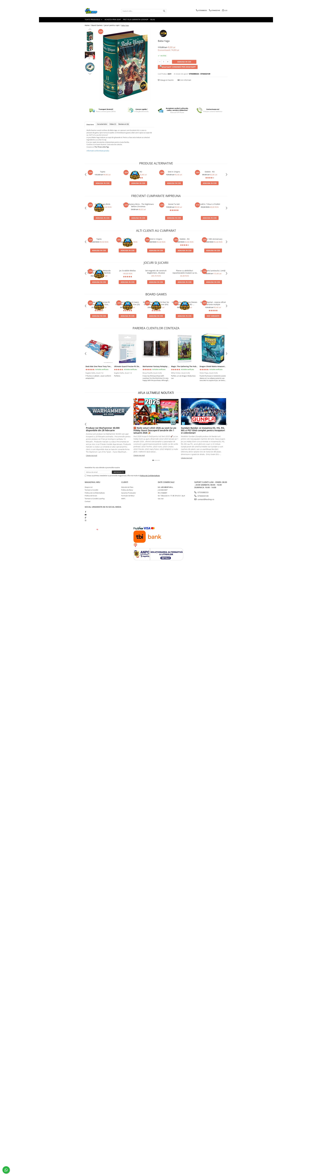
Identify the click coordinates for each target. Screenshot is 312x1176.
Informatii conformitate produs (98, 151)
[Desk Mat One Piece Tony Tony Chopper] (99, 349)
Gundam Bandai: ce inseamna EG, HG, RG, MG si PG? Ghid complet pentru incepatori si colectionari (203, 430)
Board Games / (97, 25)
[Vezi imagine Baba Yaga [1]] (90, 46)
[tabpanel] (125, 65)
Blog (152, 19)
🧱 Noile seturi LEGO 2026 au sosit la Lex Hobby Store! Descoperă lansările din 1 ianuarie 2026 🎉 (154, 430)
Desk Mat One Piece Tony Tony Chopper (102, 366)
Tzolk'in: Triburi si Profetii (209, 204)
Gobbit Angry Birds (102, 204)
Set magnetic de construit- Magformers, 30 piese (156, 271)
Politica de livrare (91, 496)
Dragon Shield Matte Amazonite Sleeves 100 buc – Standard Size (226, 366)
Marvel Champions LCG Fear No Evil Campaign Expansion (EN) (156, 303)
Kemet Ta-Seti (174, 204)
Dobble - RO (210, 172)
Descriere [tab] (90, 124)
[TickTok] (85, 517)
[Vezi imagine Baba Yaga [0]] (90, 36)
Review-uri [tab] (123, 124)
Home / (88, 25)
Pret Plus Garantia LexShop (135, 19)
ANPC (123, 498)
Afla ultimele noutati (156, 393)
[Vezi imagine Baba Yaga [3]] (90, 67)
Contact (87, 501)
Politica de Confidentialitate (150, 475)
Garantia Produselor (128, 493)
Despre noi (89, 487)
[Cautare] (164, 11)
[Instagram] (85, 520)
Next (90, 73)
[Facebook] (85, 512)
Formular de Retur (128, 496)
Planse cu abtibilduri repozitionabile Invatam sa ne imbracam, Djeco (184, 271)
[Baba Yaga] (125, 65)
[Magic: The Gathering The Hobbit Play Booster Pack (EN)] (184, 349)
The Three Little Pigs (101, 147)
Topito (102, 172)
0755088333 (203, 492)
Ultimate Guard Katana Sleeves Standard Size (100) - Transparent (184, 303)
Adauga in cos (184, 62)
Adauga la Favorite (167, 80)
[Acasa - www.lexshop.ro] (97, 11)
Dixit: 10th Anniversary (213, 239)
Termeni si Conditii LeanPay (95, 498)
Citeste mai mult (91, 455)
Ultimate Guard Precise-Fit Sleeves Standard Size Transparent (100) (99, 303)
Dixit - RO (138, 172)
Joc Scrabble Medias (127, 270)
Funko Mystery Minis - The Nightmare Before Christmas (138, 205)
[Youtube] (85, 515)
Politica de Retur (127, 490)
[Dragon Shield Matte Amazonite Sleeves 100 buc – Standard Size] (213, 349)
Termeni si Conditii (91, 490)
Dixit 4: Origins (174, 172)
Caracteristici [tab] (102, 124)
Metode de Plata (127, 487)
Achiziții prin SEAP (113, 19)
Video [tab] (113, 124)
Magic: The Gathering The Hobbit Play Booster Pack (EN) (194, 366)
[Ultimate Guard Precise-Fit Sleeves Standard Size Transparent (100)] (127, 349)
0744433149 (203, 496)
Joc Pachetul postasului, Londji (213, 270)
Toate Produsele (93, 19)
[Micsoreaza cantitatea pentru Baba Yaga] (159, 62)
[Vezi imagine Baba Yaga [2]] (90, 55)
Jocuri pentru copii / (112, 25)
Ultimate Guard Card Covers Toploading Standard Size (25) (127, 303)
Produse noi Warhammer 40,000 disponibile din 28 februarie (103, 429)
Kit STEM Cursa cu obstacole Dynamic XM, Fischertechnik (99, 271)
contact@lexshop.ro (205, 499)
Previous (90, 29)
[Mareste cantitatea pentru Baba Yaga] (168, 62)
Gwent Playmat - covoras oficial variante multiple (213, 303)
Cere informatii (185, 80)
